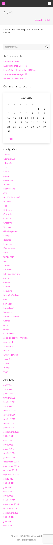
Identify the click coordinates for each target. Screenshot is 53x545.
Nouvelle (7, 312)
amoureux (8, 180)
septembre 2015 (11, 474)
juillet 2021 (8, 393)
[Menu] (49, 3)
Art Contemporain (12, 197)
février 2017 (9, 423)
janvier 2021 (9, 402)
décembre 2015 (11, 461)
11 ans (6, 154)
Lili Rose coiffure (11, 273)
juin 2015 (7, 487)
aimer (6, 171)
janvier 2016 (9, 457)
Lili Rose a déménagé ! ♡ (15, 74)
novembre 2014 (11, 504)
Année (6, 184)
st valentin (8, 346)
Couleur (7, 218)
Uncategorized (10, 354)
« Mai (10, 138)
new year (7, 303)
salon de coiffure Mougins (16, 337)
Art (5, 192)
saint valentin (9, 333)
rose (5, 324)
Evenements (9, 248)
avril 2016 (8, 444)
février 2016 (9, 453)
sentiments (8, 342)
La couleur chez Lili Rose (15, 65)
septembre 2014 (11, 512)
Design (6, 235)
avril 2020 (8, 406)
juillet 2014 (8, 517)
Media (6, 286)
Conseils (7, 214)
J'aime (6, 265)
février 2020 (9, 410)
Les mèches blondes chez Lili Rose (19, 70)
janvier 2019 (9, 414)
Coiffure (7, 210)
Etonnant (7, 244)
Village (6, 367)
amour (6, 175)
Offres (6, 320)
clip (5, 205)
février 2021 (9, 397)
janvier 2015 (9, 500)
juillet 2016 (8, 436)
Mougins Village (11, 295)
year (5, 371)
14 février (8, 163)
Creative (7, 222)
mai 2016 (7, 440)
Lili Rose (7, 269)
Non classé (8, 307)
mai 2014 (7, 525)
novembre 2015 (11, 466)
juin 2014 (7, 521)
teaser (6, 350)
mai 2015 (7, 491)
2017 (5, 167)
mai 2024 (7, 385)
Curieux (7, 226)
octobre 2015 (10, 470)
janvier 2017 (9, 427)
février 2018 (9, 419)
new (5, 299)
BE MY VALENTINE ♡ (14, 78)
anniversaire (9, 188)
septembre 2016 (11, 431)
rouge (6, 329)
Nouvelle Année (11, 316)
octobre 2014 (10, 508)
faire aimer (8, 256)
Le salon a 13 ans (11, 61)
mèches (7, 282)
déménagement (10, 231)
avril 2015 (8, 495)
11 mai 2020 (9, 158)
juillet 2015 (8, 483)
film (5, 261)
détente (7, 239)
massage (7, 278)
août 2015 (8, 478)
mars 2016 (8, 448)
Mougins (7, 290)
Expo (5, 252)
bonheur (7, 201)
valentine (7, 359)
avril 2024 (8, 389)
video (6, 363)
